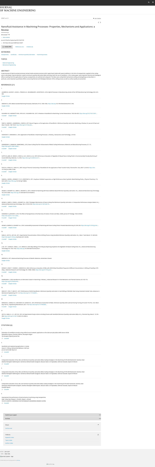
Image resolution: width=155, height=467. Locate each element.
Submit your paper (11, 415)
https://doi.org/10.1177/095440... (38, 304)
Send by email (8, 428)
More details (6, 37)
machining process (42, 54)
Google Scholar (6, 96)
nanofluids (13, 54)
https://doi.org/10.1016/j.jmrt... (44, 270)
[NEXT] (100, 23)
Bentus (18, 460)
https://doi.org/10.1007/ (10, 316)
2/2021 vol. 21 (5, 18)
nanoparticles (5, 54)
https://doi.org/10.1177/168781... (29, 293)
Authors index (9, 443)
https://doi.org (52, 103)
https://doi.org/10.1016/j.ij (9, 237)
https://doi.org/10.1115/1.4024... (10, 215)
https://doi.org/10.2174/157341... (88, 113)
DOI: (13, 43)
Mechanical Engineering (9, 65)
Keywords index (9, 437)
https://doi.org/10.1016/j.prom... (89, 225)
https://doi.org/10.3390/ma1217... (31, 158)
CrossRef (4, 115)
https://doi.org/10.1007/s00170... (41, 204)
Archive (7, 418)
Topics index (8, 440)
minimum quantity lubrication (27, 54)
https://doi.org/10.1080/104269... (10, 146)
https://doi (92, 167)
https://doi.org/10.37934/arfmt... (10, 281)
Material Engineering (8, 63)
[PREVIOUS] (98, 23)
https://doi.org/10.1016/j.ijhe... (24, 125)
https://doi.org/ (14, 192)
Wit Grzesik (4, 34)
